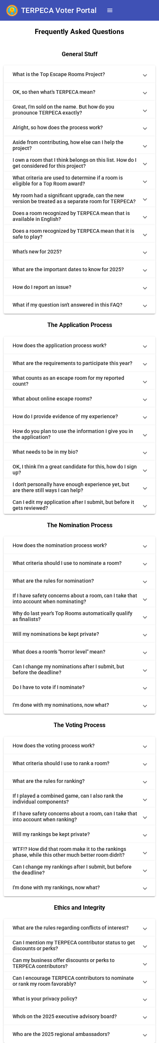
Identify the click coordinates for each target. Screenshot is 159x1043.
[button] (79, 74)
